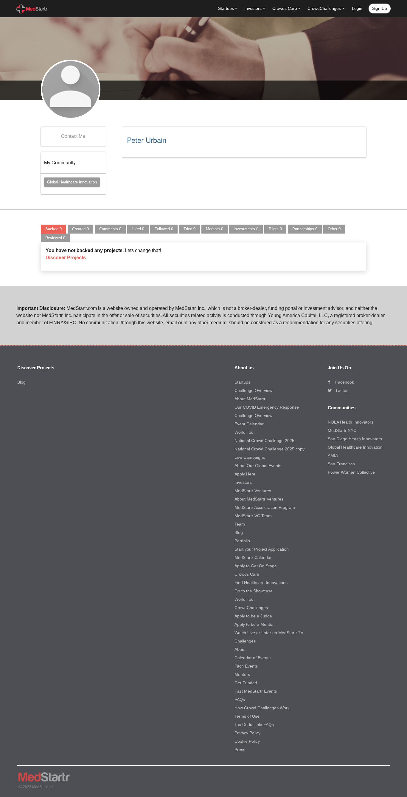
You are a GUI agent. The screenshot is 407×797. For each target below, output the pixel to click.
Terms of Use (247, 716)
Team (239, 524)
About (240, 649)
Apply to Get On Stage (255, 565)
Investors (243, 482)
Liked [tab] (138, 229)
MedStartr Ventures (252, 490)
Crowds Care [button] (284, 8)
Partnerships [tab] (304, 229)
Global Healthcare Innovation (72, 182)
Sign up (379, 8)
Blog (21, 382)
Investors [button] (253, 8)
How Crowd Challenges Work (262, 707)
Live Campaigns (249, 457)
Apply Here (244, 474)
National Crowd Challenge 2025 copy (269, 449)
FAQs (239, 699)
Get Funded (245, 682)
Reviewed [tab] (55, 238)
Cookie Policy (247, 741)
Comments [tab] (110, 229)
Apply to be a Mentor (254, 624)
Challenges (245, 641)
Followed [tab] (164, 229)
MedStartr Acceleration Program (264, 507)
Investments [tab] (246, 229)
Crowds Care (246, 574)
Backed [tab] (53, 229)
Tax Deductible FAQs (254, 724)
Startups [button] (226, 8)
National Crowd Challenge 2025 (264, 440)
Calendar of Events (252, 657)
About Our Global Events (257, 465)
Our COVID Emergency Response (266, 407)
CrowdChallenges (251, 607)
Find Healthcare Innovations (261, 582)
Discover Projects (66, 257)
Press (239, 749)
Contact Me (73, 136)
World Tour (244, 432)
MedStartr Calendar (253, 557)
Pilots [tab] (275, 229)
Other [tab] (334, 229)
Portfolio (242, 540)
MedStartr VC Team (253, 515)
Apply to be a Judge (253, 616)
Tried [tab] (189, 229)
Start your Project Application (261, 549)
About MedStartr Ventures (258, 499)
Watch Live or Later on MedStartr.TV (268, 632)
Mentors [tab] (214, 229)
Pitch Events (246, 666)
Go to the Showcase (253, 591)
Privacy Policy (247, 732)
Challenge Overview (253, 390)
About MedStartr (249, 398)
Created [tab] (80, 229)
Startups (242, 382)
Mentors (242, 674)
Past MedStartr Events (255, 691)
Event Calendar (249, 423)
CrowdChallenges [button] (324, 8)
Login (357, 8)
